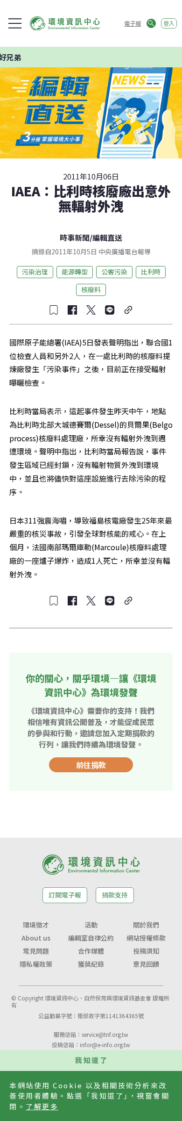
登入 (169, 23)
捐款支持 (115, 894)
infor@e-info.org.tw (105, 1045)
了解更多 (42, 1106)
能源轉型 (75, 271)
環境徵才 (36, 924)
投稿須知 (146, 951)
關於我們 (146, 924)
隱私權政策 (36, 964)
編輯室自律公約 (91, 937)
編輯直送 (107, 237)
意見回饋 (146, 964)
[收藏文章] (53, 310)
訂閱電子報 (65, 894)
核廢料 (91, 289)
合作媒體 (91, 951)
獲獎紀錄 (91, 964)
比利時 (151, 271)
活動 (91, 924)
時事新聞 (75, 237)
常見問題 (36, 951)
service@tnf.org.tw (105, 1034)
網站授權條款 (146, 937)
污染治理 (35, 271)
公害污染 (114, 271)
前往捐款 (91, 764)
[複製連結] (128, 310)
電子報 (132, 23)
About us (35, 937)
